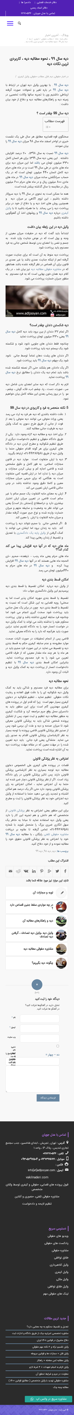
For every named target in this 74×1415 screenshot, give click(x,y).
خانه (56, 39)
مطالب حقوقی (47, 39)
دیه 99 (39, 851)
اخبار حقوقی (60, 77)
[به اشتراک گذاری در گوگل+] (49, 871)
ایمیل (12, 1027)
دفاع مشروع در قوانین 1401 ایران (52, 1340)
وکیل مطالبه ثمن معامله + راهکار (52, 1361)
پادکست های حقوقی (56, 1243)
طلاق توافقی (61, 1257)
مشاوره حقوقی (60, 1250)
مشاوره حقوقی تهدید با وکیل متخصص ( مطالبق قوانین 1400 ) (38, 1381)
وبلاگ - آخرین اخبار (56, 35)
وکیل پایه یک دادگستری (31, 533)
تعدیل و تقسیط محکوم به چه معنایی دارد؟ (47, 1327)
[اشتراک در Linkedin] (33, 871)
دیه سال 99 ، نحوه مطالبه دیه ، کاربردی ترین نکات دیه (39, 61)
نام (13, 1017)
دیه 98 (47, 851)
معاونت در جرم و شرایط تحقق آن (52, 1374)
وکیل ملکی (62, 1279)
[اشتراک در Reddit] (17, 871)
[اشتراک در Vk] (25, 871)
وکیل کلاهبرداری (59, 1265)
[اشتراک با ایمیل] (9, 871)
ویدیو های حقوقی (58, 1236)
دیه (30, 39)
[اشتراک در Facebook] (64, 871)
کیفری (36, 39)
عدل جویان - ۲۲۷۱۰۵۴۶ (48, 1410)
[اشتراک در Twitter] (56, 871)
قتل (47, 77)
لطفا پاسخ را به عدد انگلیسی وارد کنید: (10, 1058)
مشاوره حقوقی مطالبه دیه (46, 269)
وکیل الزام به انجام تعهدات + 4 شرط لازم (48, 1367)
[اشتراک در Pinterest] (41, 871)
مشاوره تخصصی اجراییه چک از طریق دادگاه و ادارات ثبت (40, 1333)
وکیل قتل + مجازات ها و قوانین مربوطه (49, 1354)
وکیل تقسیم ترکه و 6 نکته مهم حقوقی (50, 1347)
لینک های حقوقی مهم (55, 1293)
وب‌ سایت (11, 1037)
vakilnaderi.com (37, 1177)
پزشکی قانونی (16, 810)
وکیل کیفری (23, 77)
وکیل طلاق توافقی (58, 1286)
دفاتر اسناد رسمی (38, 8)
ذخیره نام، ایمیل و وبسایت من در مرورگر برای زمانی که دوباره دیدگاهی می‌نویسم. (12, 1065)
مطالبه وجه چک (60, 1387)
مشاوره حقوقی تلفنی (56, 834)
